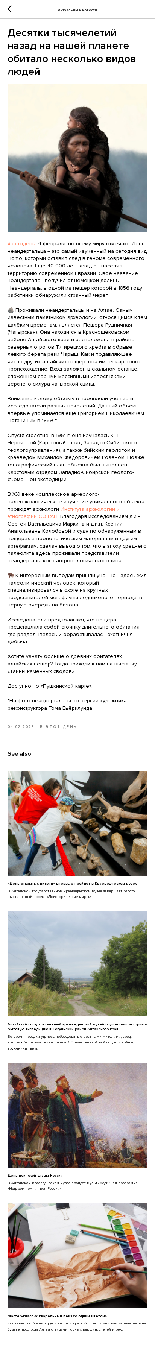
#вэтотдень (21, 243)
